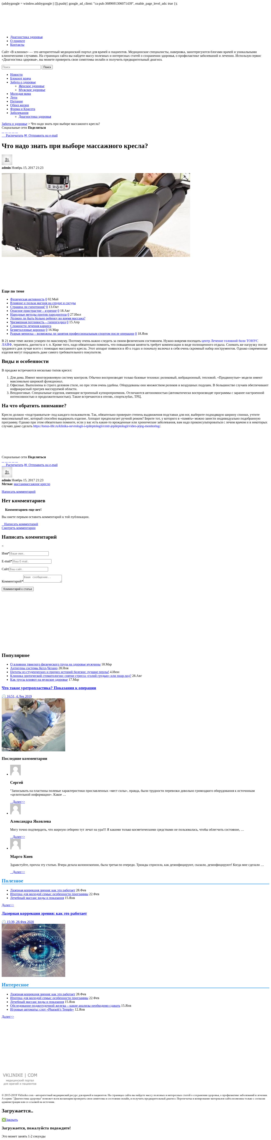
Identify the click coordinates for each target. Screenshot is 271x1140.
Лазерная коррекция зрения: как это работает (42, 890)
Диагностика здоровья (26, 37)
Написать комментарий (19, 491)
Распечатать (12, 135)
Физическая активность (27, 299)
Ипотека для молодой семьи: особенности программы (49, 894)
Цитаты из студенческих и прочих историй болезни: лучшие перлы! (59, 672)
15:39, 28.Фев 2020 (18, 922)
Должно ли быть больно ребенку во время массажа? (47, 318)
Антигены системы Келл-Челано (34, 668)
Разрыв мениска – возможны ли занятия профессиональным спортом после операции (72, 333)
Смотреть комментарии (19, 528)
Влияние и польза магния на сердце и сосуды (43, 303)
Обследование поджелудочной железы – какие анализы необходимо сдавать (65, 1005)
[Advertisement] (135, 270)
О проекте (17, 41)
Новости (16, 74)
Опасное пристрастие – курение (33, 310)
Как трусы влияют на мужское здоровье (39, 679)
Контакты (17, 44)
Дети (13, 97)
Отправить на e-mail (41, 135)
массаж (19, 484)
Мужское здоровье (32, 90)
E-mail (7, 561)
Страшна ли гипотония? (27, 307)
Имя (6, 553)
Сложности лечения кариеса (30, 326)
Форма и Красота (22, 109)
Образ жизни (19, 105)
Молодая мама (20, 93)
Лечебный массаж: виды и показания (37, 898)
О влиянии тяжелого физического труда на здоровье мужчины (55, 664)
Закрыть (10, 1120)
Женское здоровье (31, 86)
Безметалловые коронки (27, 330)
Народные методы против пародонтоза (38, 314)
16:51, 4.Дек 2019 (17, 696)
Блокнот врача (20, 78)
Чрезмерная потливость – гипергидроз (38, 322)
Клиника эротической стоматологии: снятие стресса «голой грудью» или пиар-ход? (70, 676)
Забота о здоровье (14, 124)
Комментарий (12, 581)
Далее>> (17, 802)
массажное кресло (37, 484)
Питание (16, 101)
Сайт (5, 569)
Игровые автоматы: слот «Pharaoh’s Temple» (42, 1009)
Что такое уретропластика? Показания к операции (49, 688)
